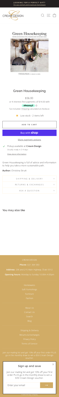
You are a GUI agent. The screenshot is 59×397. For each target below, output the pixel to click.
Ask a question (29, 190)
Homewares (29, 285)
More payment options (29, 139)
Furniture (29, 294)
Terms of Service (29, 343)
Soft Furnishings (29, 289)
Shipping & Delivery (29, 179)
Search (29, 316)
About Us (29, 307)
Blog (29, 321)
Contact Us (29, 312)
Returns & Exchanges (29, 184)
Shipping (25, 109)
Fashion (29, 298)
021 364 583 (33, 264)
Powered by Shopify (29, 394)
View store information (16, 154)
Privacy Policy (29, 339)
